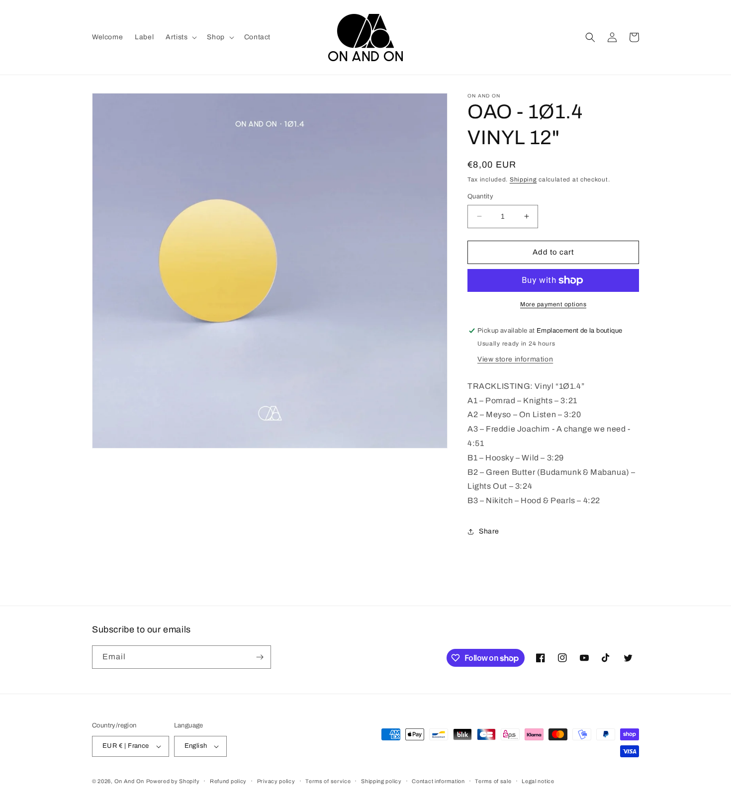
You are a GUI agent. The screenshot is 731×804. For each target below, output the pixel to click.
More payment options (553, 304)
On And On (129, 781)
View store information (515, 359)
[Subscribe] (260, 657)
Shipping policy (381, 781)
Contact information (438, 781)
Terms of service (328, 781)
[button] (180, 37)
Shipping (523, 179)
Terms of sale (493, 781)
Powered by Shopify (173, 781)
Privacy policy (276, 781)
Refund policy (228, 781)
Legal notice (538, 781)
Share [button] (489, 531)
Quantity (480, 196)
